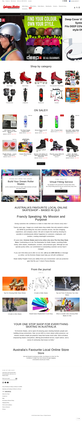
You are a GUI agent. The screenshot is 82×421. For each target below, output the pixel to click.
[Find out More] (61, 185)
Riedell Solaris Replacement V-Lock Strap (41, 313)
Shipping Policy (5, 402)
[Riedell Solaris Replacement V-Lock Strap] (41, 305)
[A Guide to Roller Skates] (41, 284)
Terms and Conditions (7, 404)
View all (41, 163)
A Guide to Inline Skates (15, 314)
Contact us (8, 0)
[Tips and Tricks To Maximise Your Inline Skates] (67, 284)
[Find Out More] (20, 185)
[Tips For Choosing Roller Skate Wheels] (14, 284)
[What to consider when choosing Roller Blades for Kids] (67, 305)
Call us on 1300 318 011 (22, 0)
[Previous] (75, 60)
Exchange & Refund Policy (8, 400)
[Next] (78, 60)
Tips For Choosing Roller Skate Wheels (15, 293)
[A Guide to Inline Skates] (14, 305)
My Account (13, 0)
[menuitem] (26, 6)
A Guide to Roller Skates (41, 293)
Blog (3, 0)
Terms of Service (6, 407)
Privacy (4, 409)
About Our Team (6, 393)
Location (30, 0)
